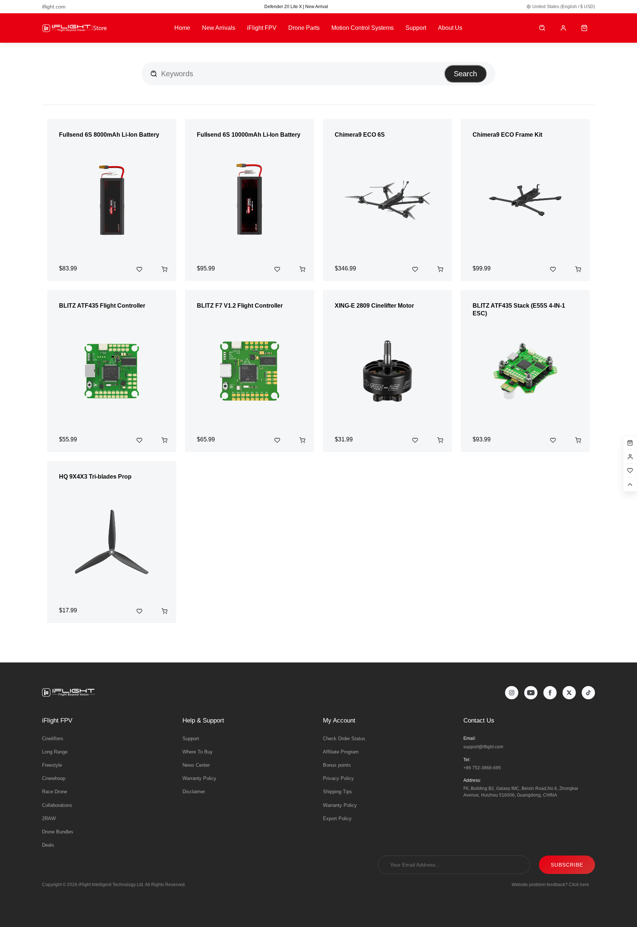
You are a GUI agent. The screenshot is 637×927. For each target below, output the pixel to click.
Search (465, 74)
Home (182, 28)
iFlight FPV (261, 28)
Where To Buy (197, 752)
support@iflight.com (483, 746)
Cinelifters (52, 738)
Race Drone (54, 791)
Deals (48, 845)
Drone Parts (304, 28)
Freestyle (52, 765)
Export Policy (337, 818)
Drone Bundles (57, 832)
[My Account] (563, 28)
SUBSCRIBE (567, 865)
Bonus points (337, 765)
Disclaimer (193, 791)
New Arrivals (218, 28)
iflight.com (54, 7)
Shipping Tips (337, 791)
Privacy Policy (338, 778)
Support (415, 28)
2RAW (49, 818)
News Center (196, 765)
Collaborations (57, 805)
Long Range (54, 752)
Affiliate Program (341, 752)
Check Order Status (344, 738)
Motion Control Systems (362, 28)
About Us (450, 28)
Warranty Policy (199, 778)
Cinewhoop (53, 778)
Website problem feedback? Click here (550, 884)
